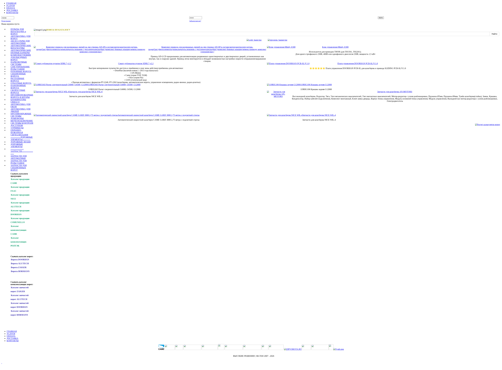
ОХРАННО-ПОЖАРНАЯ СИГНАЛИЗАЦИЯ (19, 132)
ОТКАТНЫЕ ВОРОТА (21, 83)
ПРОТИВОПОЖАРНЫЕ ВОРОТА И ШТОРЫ (22, 96)
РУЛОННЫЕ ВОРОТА (21, 71)
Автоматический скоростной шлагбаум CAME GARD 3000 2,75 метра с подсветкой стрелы (158, 115)
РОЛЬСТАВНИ (18, 69)
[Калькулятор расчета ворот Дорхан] (487, 124)
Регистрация (6, 21)
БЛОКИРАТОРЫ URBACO (18, 101)
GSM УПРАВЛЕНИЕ (20, 67)
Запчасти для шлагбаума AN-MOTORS (394, 92)
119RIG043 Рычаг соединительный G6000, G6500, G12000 (114, 84)
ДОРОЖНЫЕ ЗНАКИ (21, 142)
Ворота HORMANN (20, 271)
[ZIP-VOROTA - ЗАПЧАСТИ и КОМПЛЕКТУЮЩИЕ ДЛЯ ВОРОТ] (293, 349)
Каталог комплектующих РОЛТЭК (18, 242)
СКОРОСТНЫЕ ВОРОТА (18, 91)
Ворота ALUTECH (20, 263)
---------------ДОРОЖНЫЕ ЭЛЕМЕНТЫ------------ (22, 138)
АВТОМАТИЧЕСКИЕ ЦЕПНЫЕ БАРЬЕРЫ (21, 51)
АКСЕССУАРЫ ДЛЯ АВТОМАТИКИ (20, 42)
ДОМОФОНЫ (17, 118)
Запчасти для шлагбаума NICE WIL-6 (85, 92)
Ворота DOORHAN (20, 259)
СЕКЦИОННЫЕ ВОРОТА (18, 75)
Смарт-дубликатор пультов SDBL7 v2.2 (135, 63)
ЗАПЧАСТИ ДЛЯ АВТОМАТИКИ (19, 157)
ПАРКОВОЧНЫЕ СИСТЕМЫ (19, 63)
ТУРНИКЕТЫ (17, 128)
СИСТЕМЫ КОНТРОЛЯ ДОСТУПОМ (22, 124)
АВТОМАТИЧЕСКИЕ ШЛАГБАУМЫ (21, 46)
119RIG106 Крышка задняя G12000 (316, 84)
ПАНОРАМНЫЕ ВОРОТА (18, 86)
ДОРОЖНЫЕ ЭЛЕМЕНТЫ (17, 145)
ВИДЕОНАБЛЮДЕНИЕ (22, 121)
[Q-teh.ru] (254, 40)
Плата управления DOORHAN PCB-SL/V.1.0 (357, 63)
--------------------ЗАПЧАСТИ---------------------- (22, 151)
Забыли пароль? (195, 21)
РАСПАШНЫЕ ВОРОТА (17, 79)
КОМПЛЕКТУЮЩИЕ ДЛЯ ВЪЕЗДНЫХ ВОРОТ (21, 57)
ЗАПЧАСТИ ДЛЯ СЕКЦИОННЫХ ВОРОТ (19, 167)
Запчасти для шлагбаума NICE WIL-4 (319, 115)
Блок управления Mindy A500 (335, 47)
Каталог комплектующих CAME (18, 230)
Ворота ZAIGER (19, 267)
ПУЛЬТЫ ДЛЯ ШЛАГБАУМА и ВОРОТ (18, 31)
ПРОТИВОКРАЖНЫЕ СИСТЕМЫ (21, 115)
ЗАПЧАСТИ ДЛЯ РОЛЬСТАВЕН (19, 162)
